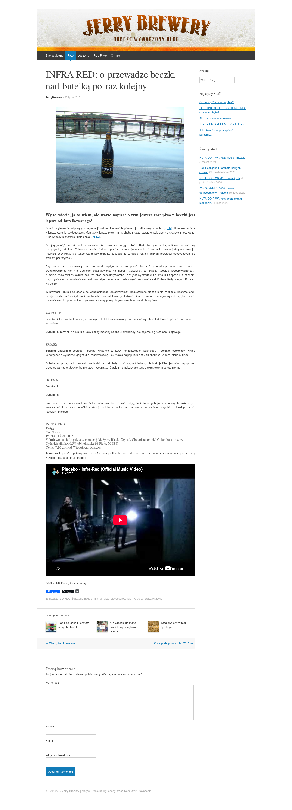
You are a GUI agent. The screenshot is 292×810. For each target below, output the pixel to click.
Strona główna (54, 55)
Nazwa (51, 726)
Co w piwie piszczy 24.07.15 (173, 643)
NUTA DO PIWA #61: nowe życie (219, 178)
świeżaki (150, 598)
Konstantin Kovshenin (137, 791)
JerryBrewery (54, 97)
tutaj (169, 228)
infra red (98, 598)
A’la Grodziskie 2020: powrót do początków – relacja (124, 627)
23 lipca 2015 (72, 97)
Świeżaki (77, 598)
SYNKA (95, 237)
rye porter (138, 598)
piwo (106, 598)
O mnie (115, 55)
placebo (115, 598)
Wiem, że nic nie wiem (61, 643)
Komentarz (52, 682)
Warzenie (83, 55)
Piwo (71, 55)
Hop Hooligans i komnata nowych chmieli (73, 625)
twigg (159, 598)
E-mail (50, 741)
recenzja (126, 598)
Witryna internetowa (58, 755)
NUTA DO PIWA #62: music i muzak (222, 157)
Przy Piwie (100, 55)
